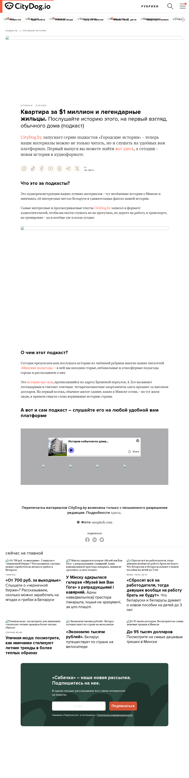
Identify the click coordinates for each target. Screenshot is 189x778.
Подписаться (123, 706)
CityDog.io (27, 105)
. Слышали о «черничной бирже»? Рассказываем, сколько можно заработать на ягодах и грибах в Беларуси (34, 589)
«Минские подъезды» (37, 368)
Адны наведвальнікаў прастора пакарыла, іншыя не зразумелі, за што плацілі (93, 592)
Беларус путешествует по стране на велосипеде (89, 639)
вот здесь (124, 148)
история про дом (40, 382)
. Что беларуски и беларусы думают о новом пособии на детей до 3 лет (154, 595)
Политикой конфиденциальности (115, 715)
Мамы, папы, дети (137, 574)
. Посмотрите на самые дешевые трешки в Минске (155, 636)
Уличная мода (14, 632)
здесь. (116, 512)
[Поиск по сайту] (170, 6)
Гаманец (11, 574)
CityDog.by (31, 137)
